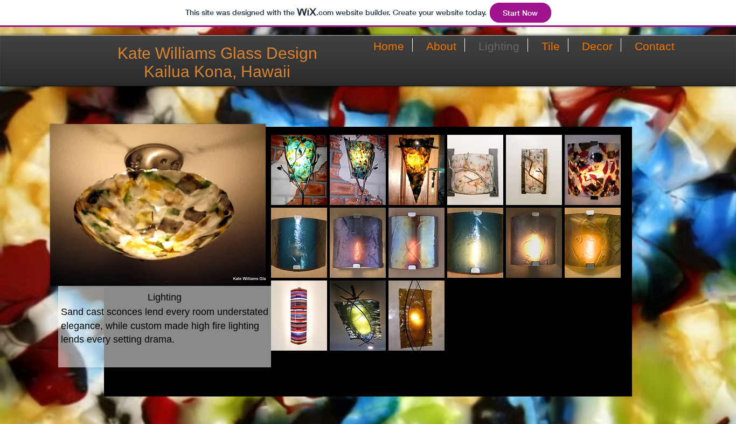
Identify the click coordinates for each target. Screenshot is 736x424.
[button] (299, 170)
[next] (598, 252)
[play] (598, 342)
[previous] (294, 252)
